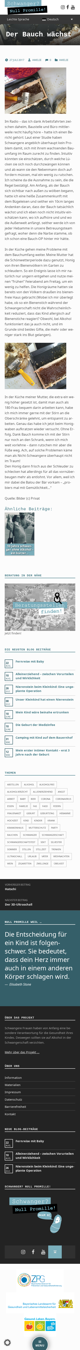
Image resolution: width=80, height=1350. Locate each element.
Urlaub (32, 856)
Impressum (13, 1092)
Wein (10, 863)
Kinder (38, 820)
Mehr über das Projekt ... (22, 1052)
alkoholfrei (46, 784)
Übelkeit (59, 863)
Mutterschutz (37, 827)
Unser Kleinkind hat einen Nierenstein (45, 699)
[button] (7, 1342)
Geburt (30, 813)
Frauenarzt (14, 813)
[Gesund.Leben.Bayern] (40, 1325)
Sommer (12, 849)
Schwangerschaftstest (21, 842)
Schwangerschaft (53, 834)
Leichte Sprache (18, 19)
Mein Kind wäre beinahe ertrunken (42, 712)
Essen (10, 806)
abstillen (13, 784)
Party (54, 827)
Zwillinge (42, 863)
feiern (57, 806)
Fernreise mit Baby (30, 661)
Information (13, 1078)
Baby (23, 798)
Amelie (37, 60)
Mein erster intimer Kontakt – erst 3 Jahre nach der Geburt (43, 752)
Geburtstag (47, 813)
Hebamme (65, 813)
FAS (35, 806)
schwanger (30, 834)
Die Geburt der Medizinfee (35, 725)
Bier (33, 798)
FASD (45, 806)
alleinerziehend (43, 791)
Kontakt (10, 1114)
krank (51, 820)
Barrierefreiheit (15, 1107)
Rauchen (12, 834)
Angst (61, 791)
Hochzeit (12, 820)
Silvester (56, 842)
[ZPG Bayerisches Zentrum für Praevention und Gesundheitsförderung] (40, 1280)
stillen (26, 849)
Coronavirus (63, 798)
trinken (56, 849)
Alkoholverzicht (17, 791)
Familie (23, 806)
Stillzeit (41, 849)
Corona (45, 798)
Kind (26, 820)
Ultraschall (14, 856)
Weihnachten (61, 856)
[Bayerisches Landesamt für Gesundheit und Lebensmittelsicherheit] (40, 1303)
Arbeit (11, 798)
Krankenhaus (15, 827)
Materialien (13, 1085)
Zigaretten (24, 863)
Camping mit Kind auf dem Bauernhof (44, 738)
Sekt (43, 842)
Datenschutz (13, 1099)
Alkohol (29, 784)
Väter (45, 856)
